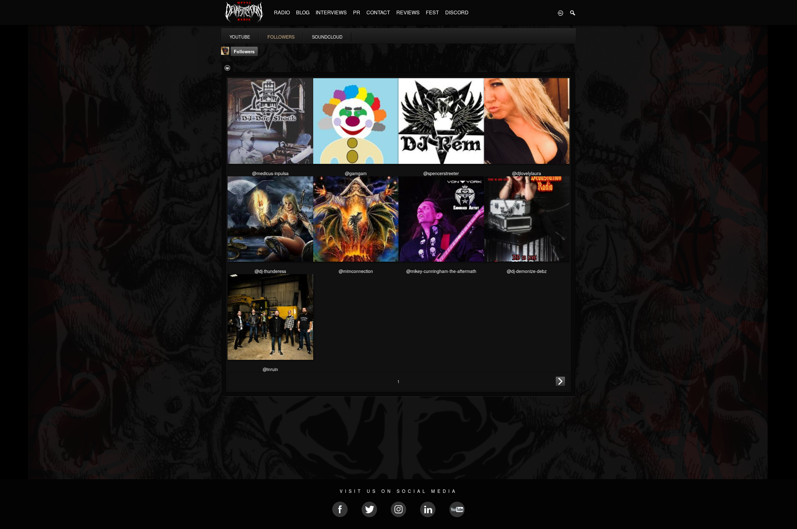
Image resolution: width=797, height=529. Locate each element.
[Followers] (227, 67)
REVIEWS (408, 12)
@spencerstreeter (441, 173)
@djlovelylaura (526, 173)
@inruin (270, 369)
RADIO (282, 12)
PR (356, 12)
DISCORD (457, 12)
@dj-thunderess (270, 271)
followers (281, 37)
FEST (432, 12)
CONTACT (378, 12)
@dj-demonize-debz (527, 271)
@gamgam (356, 173)
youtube (239, 37)
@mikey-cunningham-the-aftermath (441, 271)
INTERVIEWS (331, 12)
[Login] (560, 12)
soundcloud (327, 37)
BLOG (302, 12)
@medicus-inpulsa (270, 173)
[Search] (573, 12)
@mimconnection (356, 271)
